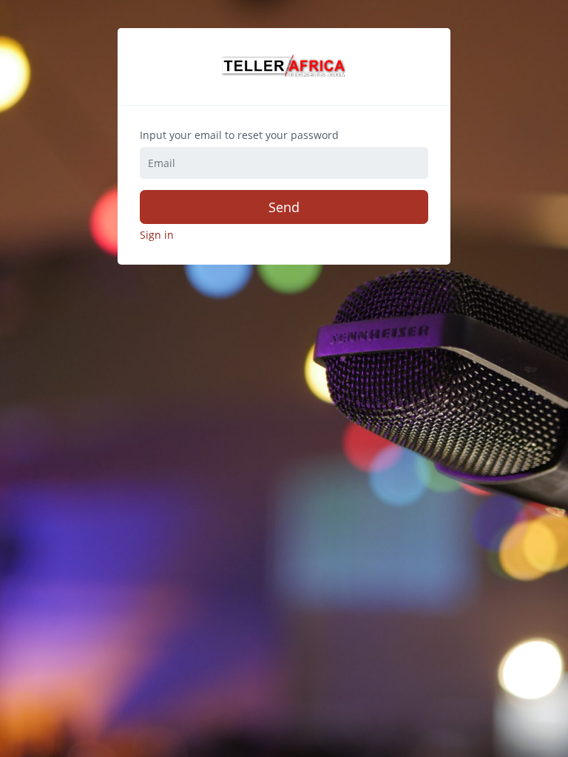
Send (284, 207)
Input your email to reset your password (239, 135)
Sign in (157, 235)
